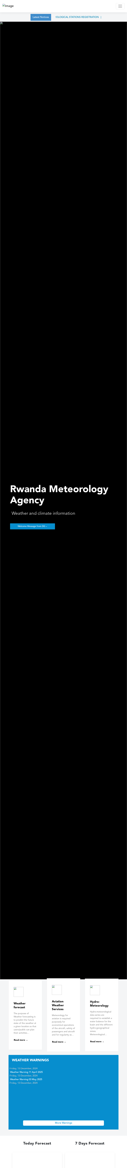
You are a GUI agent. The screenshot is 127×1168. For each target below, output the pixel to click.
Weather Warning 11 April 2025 (26, 1069)
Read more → (21, 1040)
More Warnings (63, 1123)
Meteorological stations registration (64, 17)
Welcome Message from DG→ (32, 526)
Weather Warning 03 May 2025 (26, 1077)
